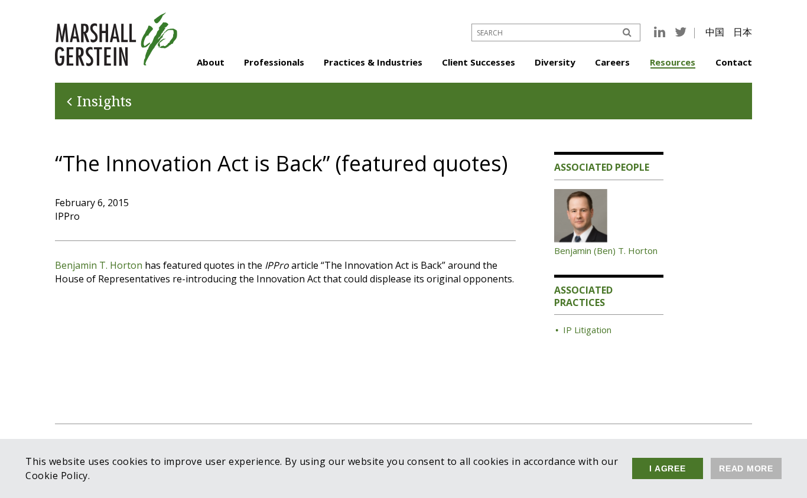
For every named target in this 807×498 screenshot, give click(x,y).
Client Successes (478, 62)
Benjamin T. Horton (98, 265)
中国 (714, 31)
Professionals (274, 62)
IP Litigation (587, 330)
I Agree (667, 468)
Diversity (555, 62)
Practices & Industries (373, 62)
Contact (733, 62)
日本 (742, 31)
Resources (672, 62)
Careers (612, 62)
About (210, 62)
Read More (746, 468)
